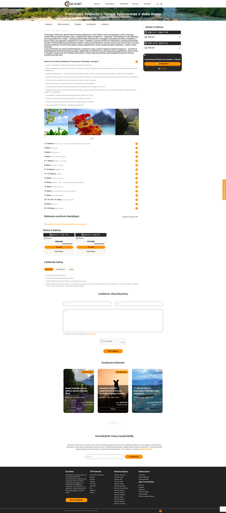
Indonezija (93, 486)
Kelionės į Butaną (119, 492)
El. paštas (163, 68)
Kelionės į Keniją (119, 483)
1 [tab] (90, 227)
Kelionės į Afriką (118, 481)
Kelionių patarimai (144, 477)
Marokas (92, 477)
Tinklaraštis (142, 475)
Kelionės (97, 4)
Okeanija (64, 31)
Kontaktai (147, 4)
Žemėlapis (78, 24)
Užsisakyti (59, 247)
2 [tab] (93, 227)
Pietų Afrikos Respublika (96, 475)
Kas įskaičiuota (91, 24)
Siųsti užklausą (59, 251)
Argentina (92, 490)
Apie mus (135, 4)
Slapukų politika (143, 494)
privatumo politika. (91, 334)
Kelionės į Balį (118, 479)
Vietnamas (93, 483)
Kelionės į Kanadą (119, 490)
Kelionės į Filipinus (119, 501)
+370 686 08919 (163, 64)
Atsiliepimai (124, 4)
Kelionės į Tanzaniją (119, 503)
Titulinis (47, 31)
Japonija (92, 481)
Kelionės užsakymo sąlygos (146, 496)
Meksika (92, 492)
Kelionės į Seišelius (119, 494)
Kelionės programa (63, 24)
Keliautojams (109, 4)
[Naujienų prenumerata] (224, 197)
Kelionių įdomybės (144, 479)
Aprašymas (49, 24)
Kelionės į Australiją (119, 486)
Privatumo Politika (144, 491)
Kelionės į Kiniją (118, 497)
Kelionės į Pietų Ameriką (121, 488)
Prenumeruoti (134, 457)
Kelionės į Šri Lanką (119, 475)
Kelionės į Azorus (119, 499)
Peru (91, 488)
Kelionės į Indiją (118, 477)
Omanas (92, 479)
